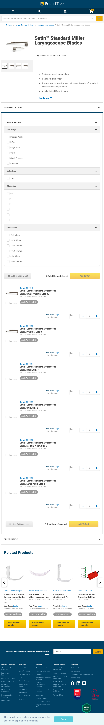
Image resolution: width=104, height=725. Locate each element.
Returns (21, 699)
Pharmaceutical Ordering (7, 696)
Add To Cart (85, 276)
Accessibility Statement (57, 669)
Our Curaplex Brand (43, 701)
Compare (13, 303)
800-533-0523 (75, 671)
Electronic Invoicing (26, 674)
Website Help (75, 678)
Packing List (23, 689)
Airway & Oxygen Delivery (25, 25)
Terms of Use (58, 695)
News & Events (41, 698)
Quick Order (23, 693)
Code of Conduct (59, 673)
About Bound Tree (42, 668)
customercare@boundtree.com (82, 674)
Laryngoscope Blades (46, 25)
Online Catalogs (24, 681)
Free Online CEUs (7, 681)
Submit (98, 652)
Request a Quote (25, 696)
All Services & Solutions (6, 669)
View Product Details (13, 624)
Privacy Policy (58, 681)
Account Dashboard (26, 668)
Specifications (11, 539)
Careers (39, 674)
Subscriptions (6, 700)
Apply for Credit (24, 671)
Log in (57, 315)
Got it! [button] (63, 719)
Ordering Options (13, 107)
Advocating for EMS (43, 671)
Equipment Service (8, 678)
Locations (39, 695)
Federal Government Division (40, 685)
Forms (21, 678)
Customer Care (76, 668)
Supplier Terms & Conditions (59, 686)
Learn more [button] (32, 721)
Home (10, 25)
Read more (44, 98)
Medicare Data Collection (6, 691)
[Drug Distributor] (95, 694)
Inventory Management (6, 686)
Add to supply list (19, 276)
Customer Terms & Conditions (60, 677)
